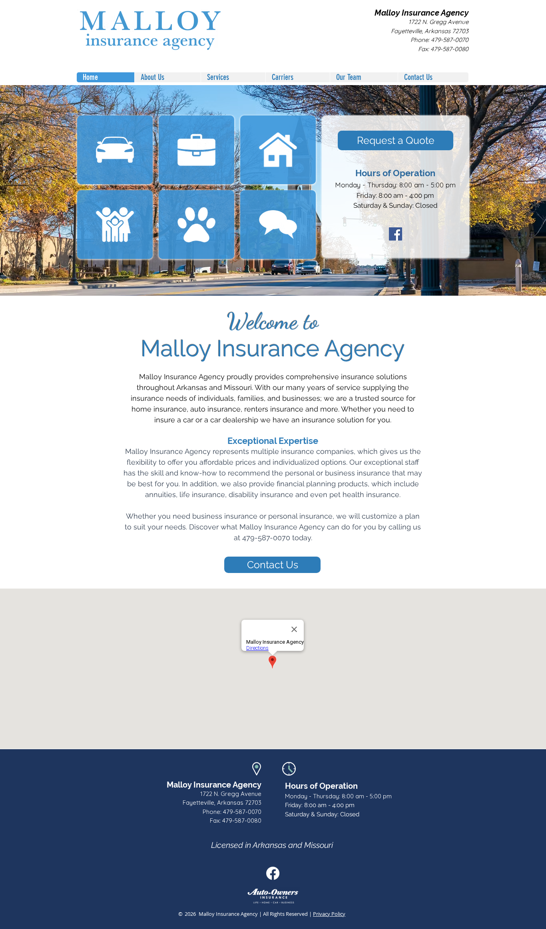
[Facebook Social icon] (272, 873)
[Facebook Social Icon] (395, 234)
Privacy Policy (329, 913)
